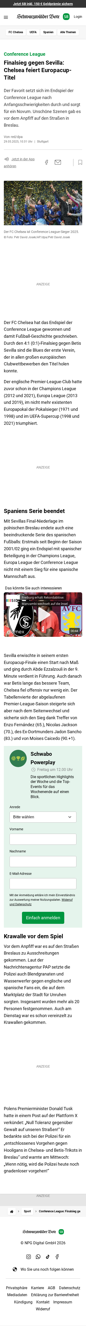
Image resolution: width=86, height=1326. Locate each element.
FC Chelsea (16, 32)
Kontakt (42, 1302)
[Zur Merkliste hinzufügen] (78, 162)
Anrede (15, 807)
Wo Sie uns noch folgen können (47, 1269)
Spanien (48, 32)
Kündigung (23, 1302)
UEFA (33, 32)
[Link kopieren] (38, 162)
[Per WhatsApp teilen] (66, 162)
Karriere (37, 1288)
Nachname (18, 851)
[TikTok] (48, 1257)
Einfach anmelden (43, 917)
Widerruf (43, 1309)
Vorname (16, 829)
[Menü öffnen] (6, 17)
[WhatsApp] (38, 1257)
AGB (51, 1288)
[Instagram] (28, 1257)
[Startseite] (12, 1211)
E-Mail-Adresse (21, 874)
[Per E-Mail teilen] (58, 162)
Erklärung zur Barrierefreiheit (55, 1295)
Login (78, 17)
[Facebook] (57, 1257)
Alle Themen (68, 32)
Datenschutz (69, 1288)
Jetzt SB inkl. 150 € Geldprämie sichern (43, 4)
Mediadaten (17, 1295)
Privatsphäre (16, 1288)
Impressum (62, 1302)
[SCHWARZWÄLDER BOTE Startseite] (43, 16)
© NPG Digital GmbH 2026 (43, 1243)
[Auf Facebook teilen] (46, 162)
